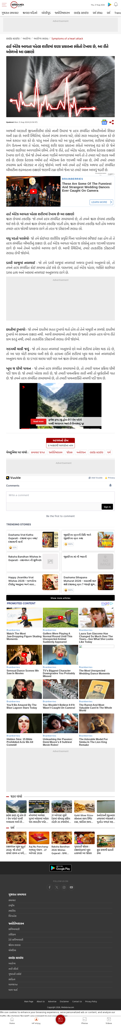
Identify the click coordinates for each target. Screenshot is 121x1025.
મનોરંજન (81, 452)
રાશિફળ (12, 934)
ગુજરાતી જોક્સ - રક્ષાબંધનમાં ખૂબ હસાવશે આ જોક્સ (83, 850)
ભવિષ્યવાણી (14, 929)
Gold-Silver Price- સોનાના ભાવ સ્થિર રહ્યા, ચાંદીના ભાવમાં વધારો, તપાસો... (84, 819)
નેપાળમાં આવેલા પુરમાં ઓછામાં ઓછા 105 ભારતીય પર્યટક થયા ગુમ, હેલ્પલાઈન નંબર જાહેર (39, 819)
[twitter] (57, 887)
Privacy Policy (91, 1001)
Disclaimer (64, 1001)
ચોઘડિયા (12, 950)
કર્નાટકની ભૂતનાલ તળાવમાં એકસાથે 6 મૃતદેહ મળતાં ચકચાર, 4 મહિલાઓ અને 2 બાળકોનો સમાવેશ (107, 819)
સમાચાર (12, 900)
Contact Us (77, 1001)
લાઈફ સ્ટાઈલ (81, 13)
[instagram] (71, 887)
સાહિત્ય (12, 979)
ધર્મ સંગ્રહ (98, 13)
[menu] (5, 5)
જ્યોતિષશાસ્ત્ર (62, 13)
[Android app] (60, 868)
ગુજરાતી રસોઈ (15, 974)
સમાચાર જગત (38, 452)
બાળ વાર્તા (13, 990)
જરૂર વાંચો (16, 796)
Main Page (28, 1001)
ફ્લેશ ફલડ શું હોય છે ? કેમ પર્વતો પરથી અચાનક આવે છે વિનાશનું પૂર (16, 819)
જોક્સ (69, 452)
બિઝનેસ (12, 916)
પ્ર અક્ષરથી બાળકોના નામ (60, 445)
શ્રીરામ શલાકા (15, 945)
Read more (38, 421)
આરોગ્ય (27, 38)
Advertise (52, 1001)
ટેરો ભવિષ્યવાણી (16, 940)
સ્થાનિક (12, 911)
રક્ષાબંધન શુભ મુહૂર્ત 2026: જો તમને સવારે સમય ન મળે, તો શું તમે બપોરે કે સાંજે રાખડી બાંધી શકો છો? (15, 850)
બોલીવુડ (46, 13)
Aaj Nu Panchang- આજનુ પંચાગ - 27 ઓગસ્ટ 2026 (39, 850)
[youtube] (64, 887)
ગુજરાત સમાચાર (10, 13)
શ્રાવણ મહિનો (30, 13)
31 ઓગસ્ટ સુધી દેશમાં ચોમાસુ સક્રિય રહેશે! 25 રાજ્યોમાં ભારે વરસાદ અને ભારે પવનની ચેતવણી (62, 819)
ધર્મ (108, 13)
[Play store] (110, 4)
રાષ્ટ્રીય (11, 905)
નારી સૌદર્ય (13, 969)
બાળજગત (13, 984)
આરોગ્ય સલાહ (41, 38)
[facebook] (49, 887)
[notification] (116, 4)
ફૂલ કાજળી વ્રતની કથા (105, 851)
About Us (41, 1001)
